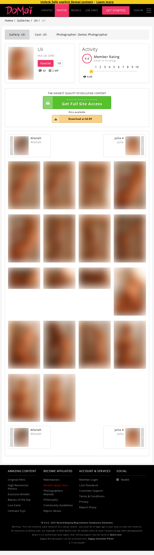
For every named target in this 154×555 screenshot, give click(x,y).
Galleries (23, 20)
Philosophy (51, 499)
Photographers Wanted (53, 492)
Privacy (84, 501)
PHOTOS (62, 10)
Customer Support (91, 490)
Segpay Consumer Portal (100, 538)
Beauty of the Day (19, 499)
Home (9, 20)
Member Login (88, 479)
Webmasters (52, 479)
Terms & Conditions (91, 496)
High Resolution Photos (18, 487)
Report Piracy (88, 507)
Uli (36, 20)
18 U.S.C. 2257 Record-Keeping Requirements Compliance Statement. (77, 522)
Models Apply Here (56, 485)
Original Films (16, 479)
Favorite (45, 63)
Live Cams (14, 505)
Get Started (116, 10)
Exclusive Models (19, 494)
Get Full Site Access (82, 102)
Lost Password (88, 485)
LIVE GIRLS (91, 10)
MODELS (76, 10)
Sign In (138, 10)
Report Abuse (52, 511)
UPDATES (47, 10)
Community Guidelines (58, 505)
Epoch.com (116, 534)
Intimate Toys (17, 511)
